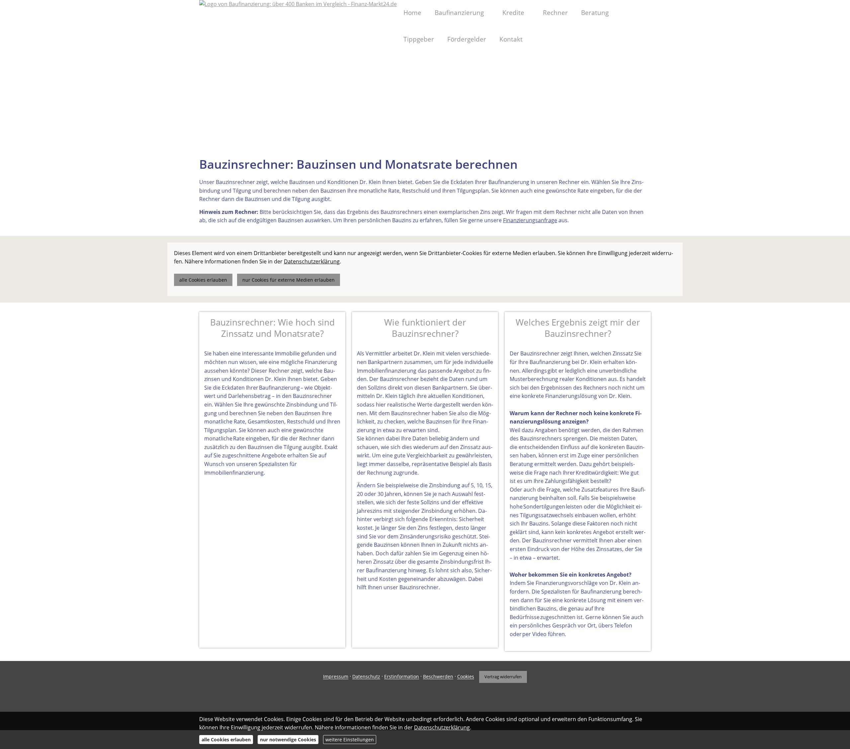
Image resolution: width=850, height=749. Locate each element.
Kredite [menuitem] (513, 12)
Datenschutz (366, 677)
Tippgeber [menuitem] (418, 39)
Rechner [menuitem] (555, 12)
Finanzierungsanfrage (530, 220)
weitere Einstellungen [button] (349, 739)
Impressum (335, 677)
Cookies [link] (465, 677)
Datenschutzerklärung (442, 727)
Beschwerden (438, 677)
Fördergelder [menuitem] (466, 39)
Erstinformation (401, 677)
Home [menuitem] (412, 12)
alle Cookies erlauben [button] (203, 280)
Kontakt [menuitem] (511, 39)
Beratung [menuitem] (595, 12)
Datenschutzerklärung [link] (312, 261)
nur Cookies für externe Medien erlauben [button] (288, 280)
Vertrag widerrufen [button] (503, 677)
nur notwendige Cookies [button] (288, 739)
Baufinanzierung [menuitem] (459, 12)
